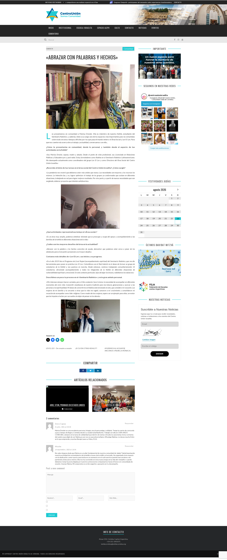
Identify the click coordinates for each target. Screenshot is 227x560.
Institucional (65, 27)
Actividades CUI (114, 409)
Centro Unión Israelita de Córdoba (26, 554)
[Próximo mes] (178, 189)
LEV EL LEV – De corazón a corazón (59, 348)
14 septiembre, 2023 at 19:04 (65, 450)
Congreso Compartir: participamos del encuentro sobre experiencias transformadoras (115, 2)
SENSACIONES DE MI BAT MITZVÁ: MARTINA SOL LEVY (160, 269)
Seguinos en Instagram (151, 104)
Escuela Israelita (84, 27)
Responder (129, 423)
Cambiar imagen (148, 339)
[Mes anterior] (141, 189)
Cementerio (53, 33)
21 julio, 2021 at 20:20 (63, 427)
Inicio (51, 27)
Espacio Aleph (103, 27)
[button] (147, 113)
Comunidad (128, 49)
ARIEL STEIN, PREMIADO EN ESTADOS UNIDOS (67, 405)
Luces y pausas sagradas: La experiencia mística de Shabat (113, 403)
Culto (117, 27)
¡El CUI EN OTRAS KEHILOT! (86, 348)
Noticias (142, 27)
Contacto (177, 2)
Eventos (155, 27)
